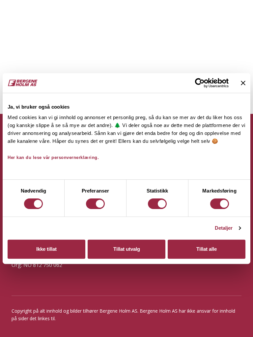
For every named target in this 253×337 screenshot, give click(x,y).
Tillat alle (206, 249)
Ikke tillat (46, 249)
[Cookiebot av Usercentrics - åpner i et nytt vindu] (200, 83)
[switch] (95, 203)
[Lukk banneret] (243, 83)
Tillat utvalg (126, 249)
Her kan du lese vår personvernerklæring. (53, 157)
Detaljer (224, 228)
